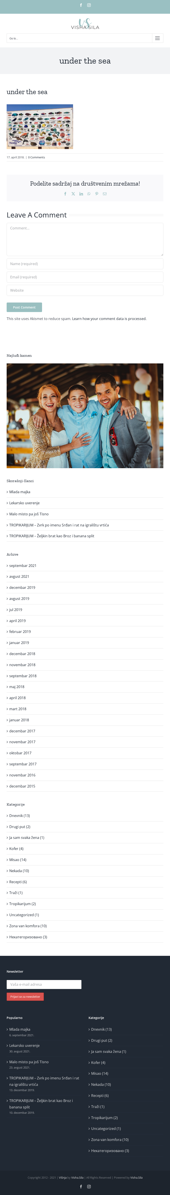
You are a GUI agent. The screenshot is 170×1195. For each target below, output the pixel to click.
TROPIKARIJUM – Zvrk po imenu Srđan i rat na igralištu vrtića (59, 525)
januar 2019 (19, 642)
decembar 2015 (22, 786)
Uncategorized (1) (24, 914)
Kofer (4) (16, 848)
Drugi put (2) (19, 826)
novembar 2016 (22, 775)
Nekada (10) (19, 870)
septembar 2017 (23, 764)
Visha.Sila (77, 1177)
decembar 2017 (22, 731)
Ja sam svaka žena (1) (26, 837)
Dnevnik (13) (19, 815)
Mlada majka (19, 491)
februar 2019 (20, 631)
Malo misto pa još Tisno (29, 514)
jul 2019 (15, 609)
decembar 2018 (22, 653)
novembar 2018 (22, 664)
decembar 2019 (22, 587)
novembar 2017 (22, 741)
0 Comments (36, 157)
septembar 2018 (23, 675)
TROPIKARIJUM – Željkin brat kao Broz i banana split (51, 535)
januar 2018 (19, 720)
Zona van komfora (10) (28, 925)
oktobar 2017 (20, 753)
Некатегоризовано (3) (28, 937)
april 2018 (17, 697)
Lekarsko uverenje (24, 503)
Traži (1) (16, 892)
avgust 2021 (19, 576)
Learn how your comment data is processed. (109, 318)
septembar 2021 (23, 565)
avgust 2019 (19, 598)
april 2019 (17, 620)
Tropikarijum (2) (22, 903)
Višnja (63, 1177)
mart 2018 (17, 708)
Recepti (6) (18, 881)
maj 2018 (16, 686)
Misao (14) (17, 859)
